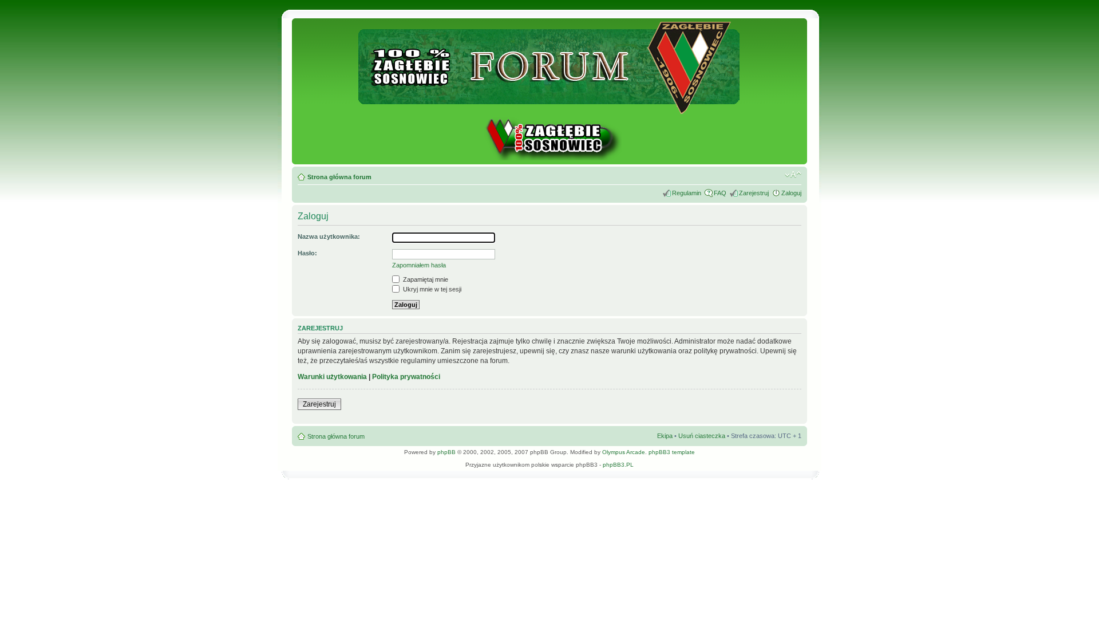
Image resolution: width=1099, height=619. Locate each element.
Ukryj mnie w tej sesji (431, 289)
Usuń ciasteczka (701, 435)
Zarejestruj (754, 193)
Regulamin (686, 193)
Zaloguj (791, 193)
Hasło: (307, 253)
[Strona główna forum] (550, 109)
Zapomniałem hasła (419, 265)
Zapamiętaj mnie (424, 279)
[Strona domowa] (549, 158)
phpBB (446, 452)
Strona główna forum (339, 177)
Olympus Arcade (623, 452)
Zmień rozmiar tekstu (793, 174)
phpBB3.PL (618, 465)
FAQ (720, 193)
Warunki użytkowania (332, 377)
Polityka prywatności (406, 377)
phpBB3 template (672, 452)
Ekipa (665, 435)
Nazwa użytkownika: (329, 236)
